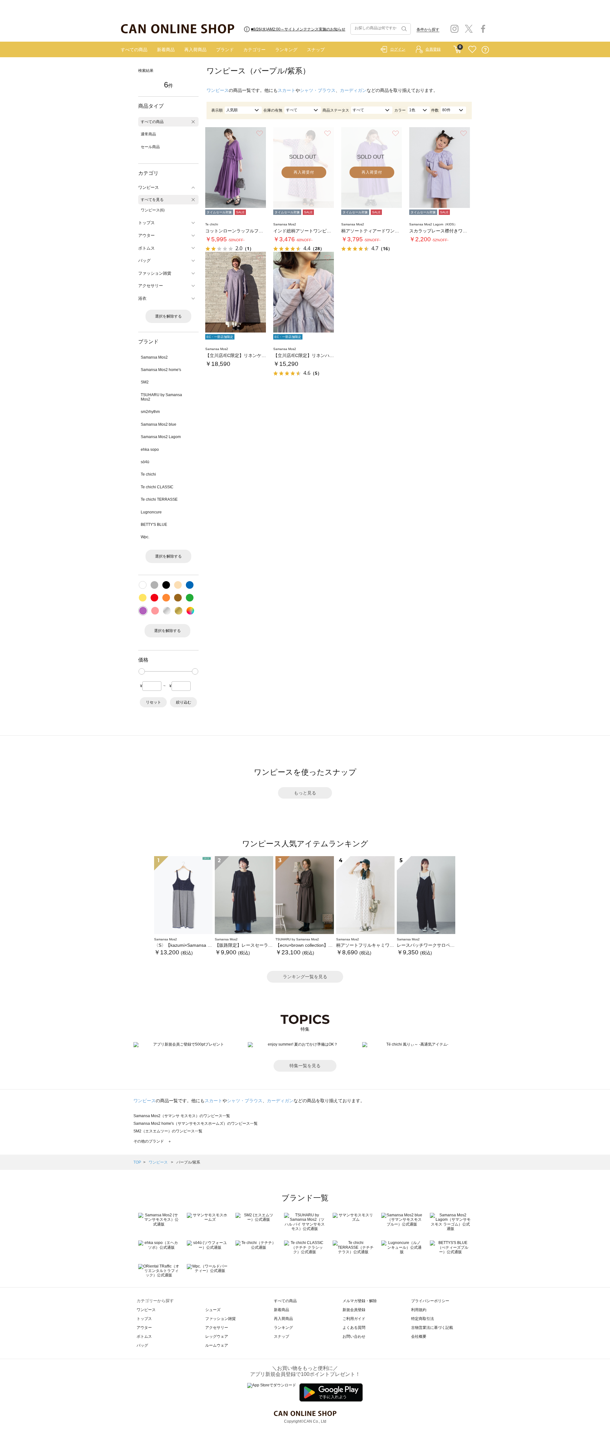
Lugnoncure (151, 512)
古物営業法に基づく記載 (432, 1327)
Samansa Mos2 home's (161, 370)
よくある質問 (353, 1327)
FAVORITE (472, 50)
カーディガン (353, 90)
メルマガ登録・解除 (359, 1301)
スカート (286, 90)
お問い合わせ (353, 1336)
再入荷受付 (304, 172)
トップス (144, 1318)
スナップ (316, 49)
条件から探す (428, 29)
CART (457, 48)
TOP (137, 1162)
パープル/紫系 (188, 1162)
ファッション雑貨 (220, 1318)
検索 (403, 29)
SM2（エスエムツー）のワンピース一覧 (167, 1131)
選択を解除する (168, 316)
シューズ (212, 1310)
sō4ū (145, 462)
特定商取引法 (422, 1318)
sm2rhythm (150, 411)
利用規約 (418, 1310)
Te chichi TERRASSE (159, 499)
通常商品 (148, 134)
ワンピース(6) (153, 210)
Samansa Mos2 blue (158, 424)
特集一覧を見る (305, 1065)
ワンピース (218, 90)
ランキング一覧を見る (305, 976)
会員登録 (433, 49)
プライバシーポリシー (430, 1301)
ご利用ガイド (353, 1318)
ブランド (225, 49)
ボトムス (144, 1336)
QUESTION (485, 49)
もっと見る (305, 792)
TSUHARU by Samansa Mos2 (161, 397)
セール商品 (150, 147)
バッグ (142, 1345)
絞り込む (183, 702)
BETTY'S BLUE (154, 524)
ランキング (286, 49)
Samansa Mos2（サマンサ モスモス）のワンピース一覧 (181, 1116)
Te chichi (148, 474)
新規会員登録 (353, 1310)
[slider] (142, 671)
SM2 (145, 382)
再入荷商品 (195, 49)
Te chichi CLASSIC (157, 487)
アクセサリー (216, 1327)
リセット (153, 702)
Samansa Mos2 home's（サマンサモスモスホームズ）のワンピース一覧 (195, 1123)
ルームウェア (216, 1345)
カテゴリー (254, 49)
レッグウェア (216, 1336)
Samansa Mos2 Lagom (161, 437)
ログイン (397, 49)
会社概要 (418, 1336)
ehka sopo (150, 449)
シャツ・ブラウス (318, 90)
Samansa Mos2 (154, 357)
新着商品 (166, 49)
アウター (144, 1327)
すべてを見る (152, 199)
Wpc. (145, 537)
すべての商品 (134, 49)
